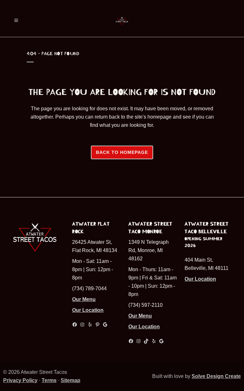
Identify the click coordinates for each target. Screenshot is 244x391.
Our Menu (84, 299)
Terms (49, 380)
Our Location (88, 310)
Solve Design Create (216, 376)
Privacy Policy (20, 380)
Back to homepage (122, 152)
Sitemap (70, 380)
